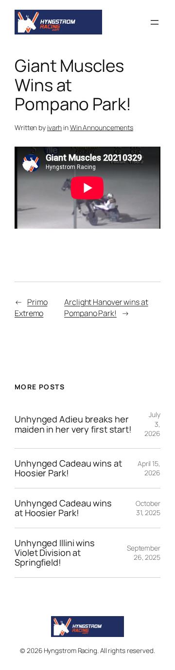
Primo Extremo (31, 307)
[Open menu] (154, 22)
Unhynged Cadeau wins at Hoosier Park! (68, 468)
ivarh (54, 127)
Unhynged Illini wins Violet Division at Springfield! (55, 553)
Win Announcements (101, 127)
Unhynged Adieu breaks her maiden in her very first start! (73, 424)
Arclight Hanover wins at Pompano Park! (106, 307)
